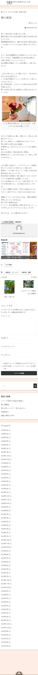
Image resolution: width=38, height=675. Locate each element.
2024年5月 (4, 521)
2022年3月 (4, 613)
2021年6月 (4, 642)
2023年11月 (5, 543)
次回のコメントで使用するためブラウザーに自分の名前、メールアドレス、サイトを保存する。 (19, 366)
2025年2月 (4, 489)
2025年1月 (4, 492)
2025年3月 (4, 485)
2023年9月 (4, 551)
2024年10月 (5, 503)
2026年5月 (4, 437)
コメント (5, 316)
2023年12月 (5, 540)
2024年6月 (4, 518)
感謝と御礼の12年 (7, 415)
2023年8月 (4, 554)
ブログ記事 (8, 264)
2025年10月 (5, 459)
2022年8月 (4, 595)
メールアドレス (8, 346)
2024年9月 (4, 507)
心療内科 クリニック (11, 272)
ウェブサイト (6, 355)
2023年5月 (4, 565)
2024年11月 (5, 499)
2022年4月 (4, 609)
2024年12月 (5, 496)
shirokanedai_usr (31, 27)
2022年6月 (4, 602)
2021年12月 (5, 624)
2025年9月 (4, 463)
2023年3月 (4, 569)
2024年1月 (4, 536)
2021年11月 (5, 627)
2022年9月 (4, 591)
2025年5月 (4, 478)
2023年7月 (4, 558)
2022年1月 (4, 620)
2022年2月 (4, 617)
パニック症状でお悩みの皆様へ (12, 401)
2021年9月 (4, 631)
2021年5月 (4, 646)
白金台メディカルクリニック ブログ (18, 3)
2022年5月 (4, 606)
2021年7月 (4, 638)
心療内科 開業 (26, 272)
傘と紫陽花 (5, 404)
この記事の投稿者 (7, 222)
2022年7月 (4, 598)
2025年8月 (4, 467)
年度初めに (5, 412)
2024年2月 (4, 532)
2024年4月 (4, 525)
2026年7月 (4, 430)
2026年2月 (4, 448)
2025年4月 (4, 481)
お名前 (4, 338)
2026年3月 (4, 445)
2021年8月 (4, 635)
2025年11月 (5, 456)
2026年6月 (4, 434)
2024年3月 (4, 529)
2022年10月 (5, 587)
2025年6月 (4, 474)
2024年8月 (4, 510)
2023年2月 (4, 573)
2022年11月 (5, 584)
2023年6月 (4, 562)
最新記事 (18, 222)
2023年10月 (5, 547)
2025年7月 (4, 470)
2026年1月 (4, 452)
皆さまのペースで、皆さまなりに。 (14, 408)
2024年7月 (4, 514)
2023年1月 (4, 576)
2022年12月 (5, 580)
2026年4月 (4, 441)
